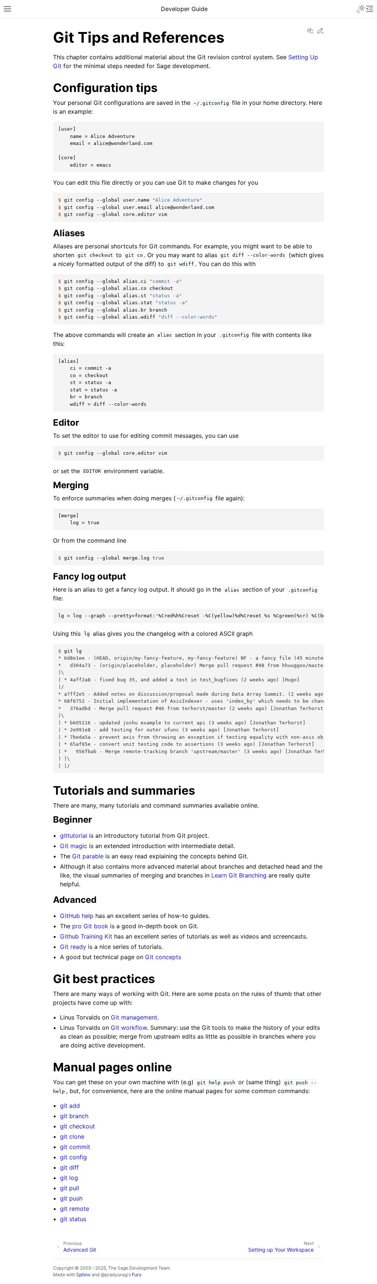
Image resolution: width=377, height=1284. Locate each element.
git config (73, 1157)
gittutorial (73, 835)
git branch (74, 1116)
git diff (69, 1167)
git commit (75, 1146)
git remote (74, 1208)
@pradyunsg (114, 1274)
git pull (69, 1188)
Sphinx (83, 1274)
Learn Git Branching (239, 875)
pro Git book (90, 926)
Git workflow (129, 1027)
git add (70, 1105)
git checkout (77, 1126)
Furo (136, 1274)
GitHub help (77, 915)
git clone (72, 1136)
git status (73, 1219)
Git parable (87, 856)
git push (71, 1198)
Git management (134, 1017)
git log (69, 1177)
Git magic (73, 846)
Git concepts (163, 957)
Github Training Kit (86, 936)
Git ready (73, 946)
